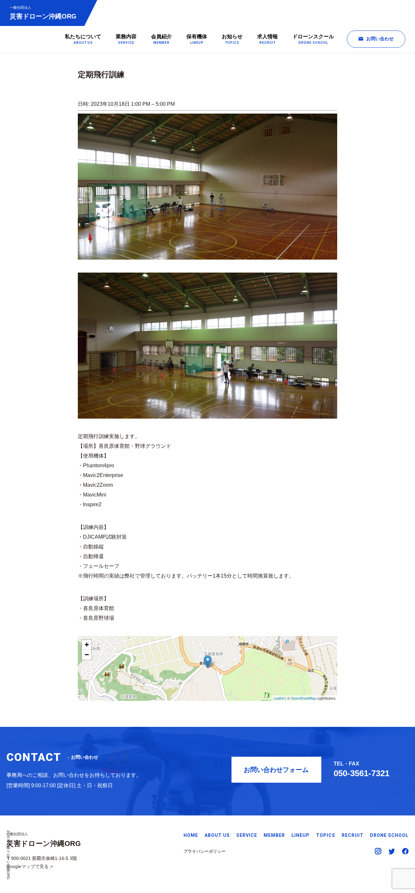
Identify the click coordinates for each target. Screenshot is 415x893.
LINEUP (300, 835)
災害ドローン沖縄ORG (43, 13)
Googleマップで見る (27, 866)
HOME (191, 835)
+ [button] (87, 645)
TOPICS (325, 835)
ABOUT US (217, 835)
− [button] (87, 655)
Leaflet (279, 698)
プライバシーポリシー (205, 851)
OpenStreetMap (303, 698)
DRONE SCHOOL (389, 835)
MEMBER (274, 835)
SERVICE (246, 835)
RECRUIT (352, 835)
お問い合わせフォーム (276, 769)
